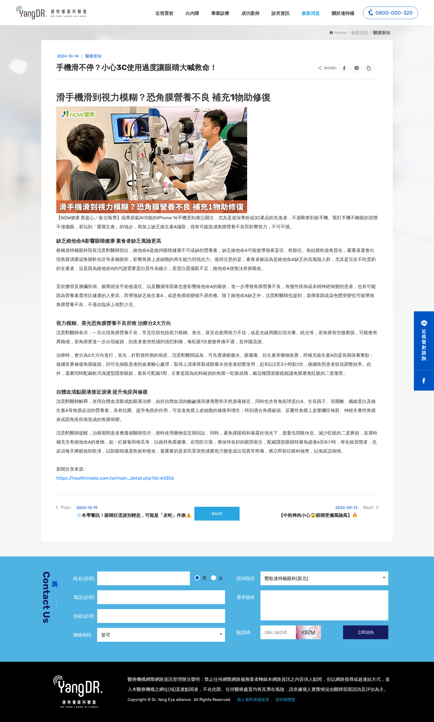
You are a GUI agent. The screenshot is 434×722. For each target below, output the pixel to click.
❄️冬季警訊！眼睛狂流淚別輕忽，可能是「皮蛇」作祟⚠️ (133, 511)
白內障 (192, 13)
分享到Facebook (344, 68)
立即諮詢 (366, 632)
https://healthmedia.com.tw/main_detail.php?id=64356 (115, 478)
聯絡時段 (82, 635)
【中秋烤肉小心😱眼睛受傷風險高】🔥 (318, 511)
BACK (217, 513)
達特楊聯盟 (285, 699)
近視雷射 (164, 13)
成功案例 (250, 13)
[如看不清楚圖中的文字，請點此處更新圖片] (308, 632)
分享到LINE (357, 68)
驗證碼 (243, 632)
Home (340, 32)
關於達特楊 (343, 13)
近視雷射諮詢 (424, 345)
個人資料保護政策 (253, 699)
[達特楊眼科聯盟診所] (77, 692)
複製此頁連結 (369, 68)
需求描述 (246, 597)
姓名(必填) (83, 578)
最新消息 (311, 13)
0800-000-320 (394, 13)
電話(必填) (83, 597)
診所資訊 (281, 13)
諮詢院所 (246, 578)
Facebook (424, 381)
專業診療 (220, 13)
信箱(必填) (83, 616)
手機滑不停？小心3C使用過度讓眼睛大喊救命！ (51, 12)
